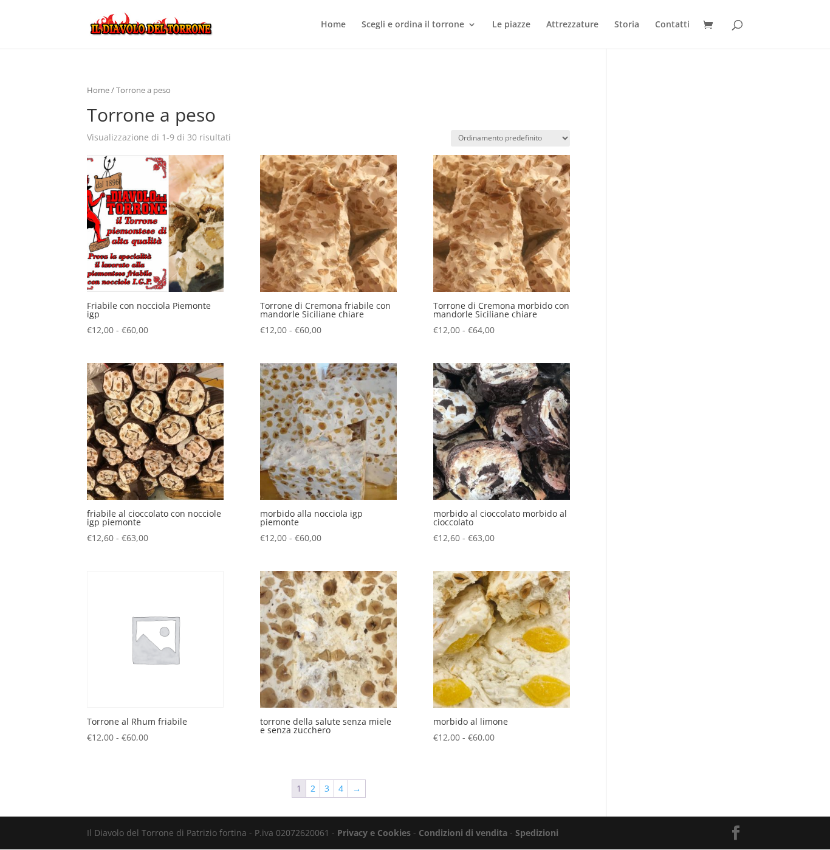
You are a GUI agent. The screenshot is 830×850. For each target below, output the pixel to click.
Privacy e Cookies (374, 832)
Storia (626, 25)
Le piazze (511, 25)
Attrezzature (572, 25)
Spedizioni (536, 832)
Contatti (672, 25)
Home (333, 25)
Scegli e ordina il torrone (413, 25)
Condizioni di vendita (463, 832)
